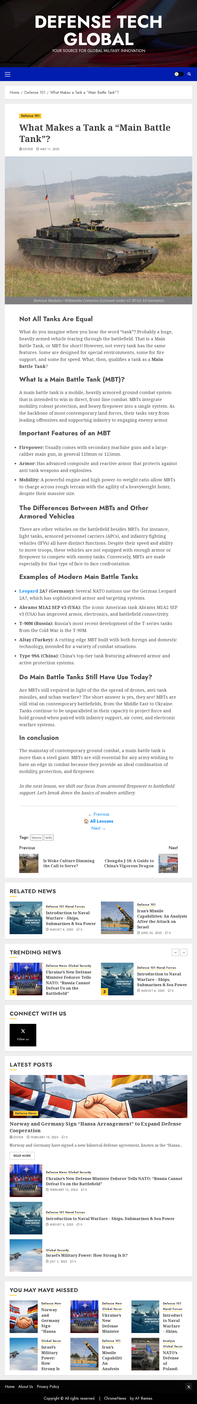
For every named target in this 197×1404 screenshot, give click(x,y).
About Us (25, 1386)
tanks (48, 837)
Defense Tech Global (98, 30)
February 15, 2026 (44, 1137)
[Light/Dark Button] (179, 74)
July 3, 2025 (149, 988)
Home (10, 1386)
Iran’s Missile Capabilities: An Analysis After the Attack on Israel (162, 919)
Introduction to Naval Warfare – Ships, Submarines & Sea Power (71, 918)
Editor (28, 149)
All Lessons (101, 821)
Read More (22, 1156)
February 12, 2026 (64, 1190)
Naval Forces (75, 907)
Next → (98, 828)
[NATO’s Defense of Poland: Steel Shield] (145, 1354)
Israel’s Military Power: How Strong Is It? (160, 978)
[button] (7, 74)
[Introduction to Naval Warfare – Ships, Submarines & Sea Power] (26, 918)
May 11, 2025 (49, 149)
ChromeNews (115, 1398)
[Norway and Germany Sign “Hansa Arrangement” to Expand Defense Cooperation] (98, 1096)
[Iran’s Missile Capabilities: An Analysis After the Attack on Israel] (117, 918)
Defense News (25, 1113)
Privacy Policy (48, 1386)
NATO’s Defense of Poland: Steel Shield (171, 1366)
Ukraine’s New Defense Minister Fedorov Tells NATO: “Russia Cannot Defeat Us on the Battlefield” (114, 1181)
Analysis (169, 1341)
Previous (101, 814)
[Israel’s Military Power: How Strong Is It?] (117, 979)
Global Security (148, 971)
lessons (36, 837)
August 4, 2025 (61, 930)
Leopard (28, 591)
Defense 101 (30, 116)
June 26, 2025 (151, 933)
